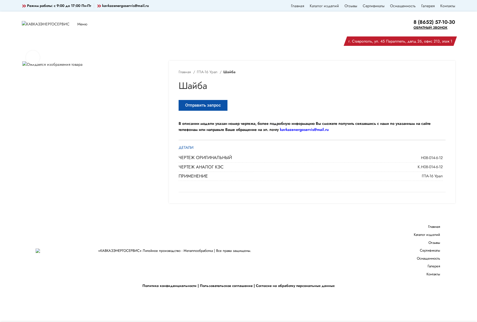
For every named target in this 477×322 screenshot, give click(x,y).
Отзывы (434, 242)
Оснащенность (428, 258)
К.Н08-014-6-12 (430, 167)
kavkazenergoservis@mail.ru (125, 5)
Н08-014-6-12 (432, 157)
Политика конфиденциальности (169, 285)
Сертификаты (430, 250)
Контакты (433, 274)
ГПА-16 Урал (207, 72)
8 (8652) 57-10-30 (434, 22)
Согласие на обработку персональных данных (295, 285)
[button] (203, 105)
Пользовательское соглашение (226, 285)
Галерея (434, 266)
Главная (185, 72)
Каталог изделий (427, 234)
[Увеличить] (33, 57)
